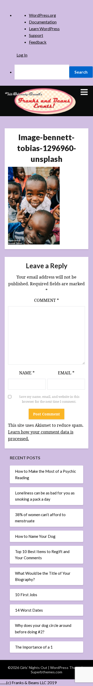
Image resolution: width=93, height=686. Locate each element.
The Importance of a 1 (34, 647)
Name (27, 373)
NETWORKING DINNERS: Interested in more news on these (42, 200)
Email (66, 373)
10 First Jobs (26, 594)
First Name (24, 126)
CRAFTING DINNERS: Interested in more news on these (42, 186)
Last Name (23, 144)
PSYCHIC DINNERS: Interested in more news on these (42, 214)
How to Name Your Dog (35, 536)
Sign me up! (42, 270)
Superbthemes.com (46, 672)
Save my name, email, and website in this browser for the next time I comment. (49, 399)
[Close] (69, 55)
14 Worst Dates (29, 610)
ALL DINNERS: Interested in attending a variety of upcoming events (43, 172)
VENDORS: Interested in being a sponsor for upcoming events (41, 228)
